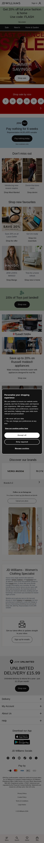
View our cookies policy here (16, 430)
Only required (22, 443)
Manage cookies (22, 450)
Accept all (22, 436)
